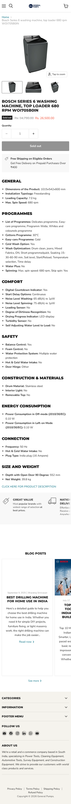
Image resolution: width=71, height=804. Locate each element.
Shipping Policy (52, 789)
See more (34, 681)
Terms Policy (33, 789)
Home (5, 17)
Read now (25, 642)
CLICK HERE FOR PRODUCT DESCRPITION (29, 486)
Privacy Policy (14, 789)
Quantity (6, 125)
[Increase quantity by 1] (33, 133)
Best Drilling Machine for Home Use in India (27, 599)
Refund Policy (35, 792)
